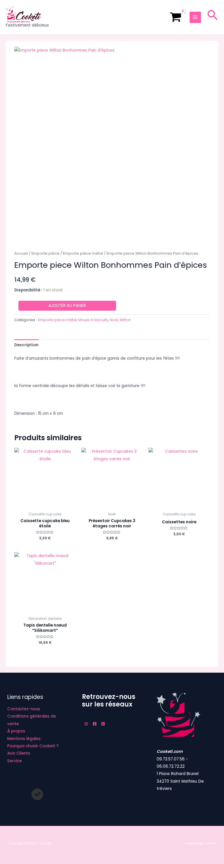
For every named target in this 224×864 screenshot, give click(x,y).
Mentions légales (24, 738)
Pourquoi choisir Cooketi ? (33, 746)
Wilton (125, 319)
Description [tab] (26, 345)
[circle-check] (37, 794)
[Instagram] (86, 724)
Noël (114, 319)
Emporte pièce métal (83, 253)
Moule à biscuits (93, 319)
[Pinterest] (103, 724)
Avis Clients (18, 753)
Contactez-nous (23, 709)
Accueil (21, 253)
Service (14, 761)
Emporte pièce (46, 253)
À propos (16, 731)
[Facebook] (94, 724)
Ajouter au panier (67, 305)
